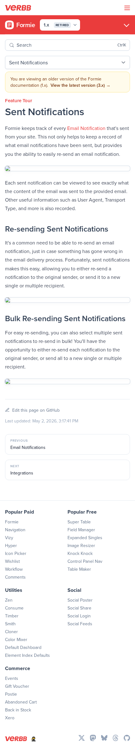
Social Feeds (80, 624)
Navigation (15, 530)
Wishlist (12, 561)
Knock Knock (80, 553)
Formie (12, 522)
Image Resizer (81, 545)
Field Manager (81, 530)
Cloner (11, 631)
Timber (12, 616)
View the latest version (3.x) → (81, 85)
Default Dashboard (23, 647)
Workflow (14, 569)
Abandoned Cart (21, 702)
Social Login (79, 616)
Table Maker (79, 569)
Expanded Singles (85, 537)
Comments (15, 577)
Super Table (79, 522)
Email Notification (86, 128)
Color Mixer (16, 639)
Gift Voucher (17, 686)
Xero (9, 718)
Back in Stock (18, 710)
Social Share (79, 608)
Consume (14, 608)
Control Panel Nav (85, 561)
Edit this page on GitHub (36, 410)
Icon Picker (15, 553)
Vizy (9, 537)
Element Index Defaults (27, 655)
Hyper (11, 545)
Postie (11, 694)
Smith (10, 624)
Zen (9, 600)
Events (11, 678)
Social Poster (80, 600)
